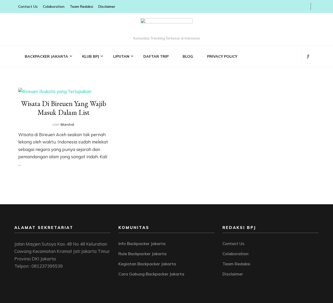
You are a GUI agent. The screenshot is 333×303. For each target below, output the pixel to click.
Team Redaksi (81, 6)
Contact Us (28, 6)
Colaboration (54, 6)
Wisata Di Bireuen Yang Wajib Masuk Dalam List (63, 108)
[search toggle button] (308, 56)
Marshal (67, 124)
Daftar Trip (156, 56)
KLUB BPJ (90, 56)
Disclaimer (106, 6)
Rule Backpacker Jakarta (142, 253)
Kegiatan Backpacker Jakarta (147, 263)
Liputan (121, 56)
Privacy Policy (222, 56)
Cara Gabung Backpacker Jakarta (151, 273)
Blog (188, 56)
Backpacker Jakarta (46, 56)
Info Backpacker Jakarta (141, 243)
